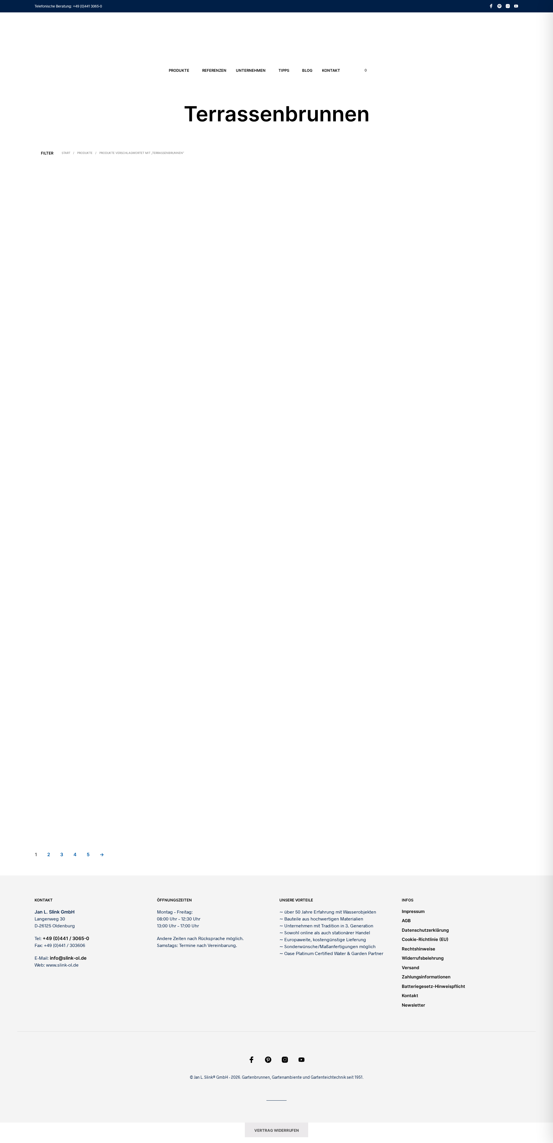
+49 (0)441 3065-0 (87, 6)
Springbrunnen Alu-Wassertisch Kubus (314, 651)
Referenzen (214, 70)
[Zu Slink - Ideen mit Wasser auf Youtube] (516, 6)
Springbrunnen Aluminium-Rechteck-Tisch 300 (320, 820)
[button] (362, 70)
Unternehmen (251, 70)
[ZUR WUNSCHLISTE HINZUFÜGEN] (92, 298)
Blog (307, 70)
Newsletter (413, 1005)
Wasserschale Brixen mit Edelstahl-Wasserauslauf (200, 483)
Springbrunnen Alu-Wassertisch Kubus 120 (440, 820)
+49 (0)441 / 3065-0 (66, 938)
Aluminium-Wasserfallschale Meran (435, 483)
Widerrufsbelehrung (423, 958)
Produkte (179, 70)
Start (66, 153)
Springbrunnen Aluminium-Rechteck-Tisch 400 (197, 820)
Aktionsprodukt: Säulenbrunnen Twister (315, 483)
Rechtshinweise (418, 949)
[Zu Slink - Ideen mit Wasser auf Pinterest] (499, 6)
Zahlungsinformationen (426, 977)
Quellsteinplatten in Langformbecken (436, 651)
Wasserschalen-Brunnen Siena (62, 314)
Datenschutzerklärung (425, 930)
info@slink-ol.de (68, 958)
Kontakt (331, 70)
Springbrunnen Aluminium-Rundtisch (67, 651)
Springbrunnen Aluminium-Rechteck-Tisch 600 (74, 820)
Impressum (413, 911)
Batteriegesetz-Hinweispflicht (433, 986)
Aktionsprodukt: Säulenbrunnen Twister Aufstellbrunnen (449, 314)
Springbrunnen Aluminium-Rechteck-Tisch (194, 651)
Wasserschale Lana (177, 314)
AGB (406, 920)
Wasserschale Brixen (55, 483)
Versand (410, 967)
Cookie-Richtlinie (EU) (425, 939)
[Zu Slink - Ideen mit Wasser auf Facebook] (491, 6)
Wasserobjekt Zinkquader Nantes (311, 314)
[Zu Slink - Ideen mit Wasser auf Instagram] (507, 6)
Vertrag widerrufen (276, 1130)
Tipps (284, 70)
